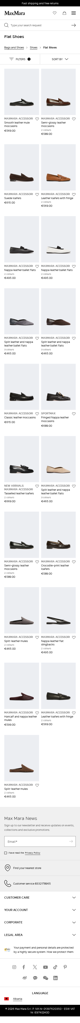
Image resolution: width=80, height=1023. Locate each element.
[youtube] (45, 967)
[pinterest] (66, 967)
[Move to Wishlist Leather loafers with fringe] (74, 194)
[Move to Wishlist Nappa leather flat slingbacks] (74, 637)
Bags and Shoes (14, 47)
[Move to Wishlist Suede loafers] (37, 194)
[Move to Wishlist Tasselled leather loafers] (37, 486)
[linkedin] (55, 978)
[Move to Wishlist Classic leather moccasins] (37, 414)
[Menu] (73, 13)
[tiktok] (55, 967)
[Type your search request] (73, 25)
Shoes (33, 47)
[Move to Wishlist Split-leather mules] (37, 637)
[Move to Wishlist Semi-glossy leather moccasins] (74, 119)
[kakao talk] (35, 978)
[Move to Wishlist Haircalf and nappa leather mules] (37, 713)
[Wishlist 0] (54, 13)
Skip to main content (16, 2)
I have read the (24, 852)
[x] (35, 967)
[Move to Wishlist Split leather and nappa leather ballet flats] (37, 338)
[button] (20, 59)
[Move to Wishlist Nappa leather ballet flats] (37, 266)
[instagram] (14, 967)
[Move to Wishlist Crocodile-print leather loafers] (74, 562)
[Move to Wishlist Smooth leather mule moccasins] (37, 119)
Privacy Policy (32, 852)
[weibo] (25, 978)
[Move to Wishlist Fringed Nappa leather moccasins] (74, 414)
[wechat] (45, 978)
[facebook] (25, 967)
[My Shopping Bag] (64, 13)
